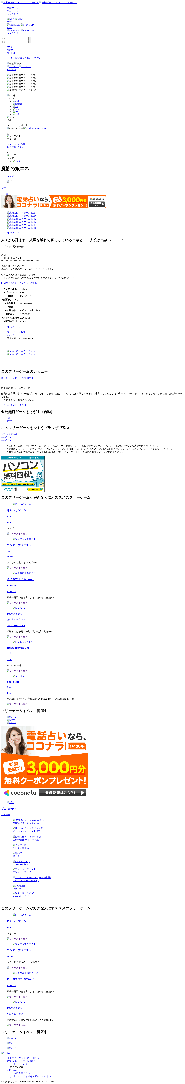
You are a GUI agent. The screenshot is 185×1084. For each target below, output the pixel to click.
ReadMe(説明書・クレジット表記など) (20, 283)
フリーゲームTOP (16, 332)
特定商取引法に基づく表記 (21, 1061)
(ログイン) (6, 437)
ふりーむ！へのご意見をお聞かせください (29, 1076)
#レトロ (11, 53)
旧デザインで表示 (16, 1067)
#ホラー (11, 47)
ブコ (4, 187)
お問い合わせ (14, 1070)
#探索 (10, 50)
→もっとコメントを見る (14, 405)
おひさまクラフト (16, 619)
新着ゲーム (12, 8)
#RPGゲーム (13, 176)
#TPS (9, 421)
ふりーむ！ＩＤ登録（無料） (16, 58)
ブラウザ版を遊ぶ (10, 434)
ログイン (35, 58)
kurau (9, 551)
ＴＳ (9, 653)
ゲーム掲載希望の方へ (18, 1073)
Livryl (10, 687)
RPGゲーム (12, 335)
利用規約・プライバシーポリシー (24, 1058)
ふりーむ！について (17, 1064)
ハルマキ (11, 585)
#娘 (8, 418)
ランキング (12, 14)
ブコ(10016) (8, 808)
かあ (9, 516)
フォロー (5, 194)
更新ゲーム (12, 11)
